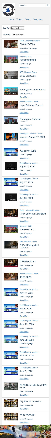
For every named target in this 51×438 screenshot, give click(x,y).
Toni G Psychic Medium (29, 163)
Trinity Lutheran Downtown (30, 40)
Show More (24, 51)
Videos (19, 19)
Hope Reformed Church (29, 101)
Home (11, 19)
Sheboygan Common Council (31, 133)
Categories (37, 19)
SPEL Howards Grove (28, 72)
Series (27, 19)
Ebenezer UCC (25, 56)
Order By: (7, 34)
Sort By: (6, 28)
